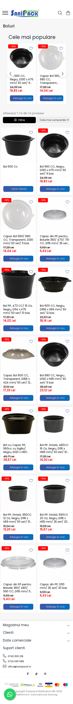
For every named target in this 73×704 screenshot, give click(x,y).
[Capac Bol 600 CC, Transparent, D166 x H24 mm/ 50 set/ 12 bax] (18, 354)
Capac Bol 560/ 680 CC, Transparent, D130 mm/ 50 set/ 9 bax (50, 79)
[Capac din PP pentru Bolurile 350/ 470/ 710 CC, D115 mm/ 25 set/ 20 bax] (55, 215)
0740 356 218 (15, 656)
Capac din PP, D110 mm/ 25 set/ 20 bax (53, 586)
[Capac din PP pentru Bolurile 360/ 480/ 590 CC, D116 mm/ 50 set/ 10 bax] (18, 563)
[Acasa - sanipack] (25, 13)
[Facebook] (28, 673)
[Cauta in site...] (60, 13)
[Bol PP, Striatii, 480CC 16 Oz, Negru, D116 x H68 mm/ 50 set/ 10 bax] (55, 424)
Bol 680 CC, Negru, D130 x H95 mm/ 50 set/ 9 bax (53, 379)
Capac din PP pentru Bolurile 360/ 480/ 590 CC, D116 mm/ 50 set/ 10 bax (17, 588)
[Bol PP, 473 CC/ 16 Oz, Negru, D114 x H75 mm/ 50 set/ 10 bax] (18, 284)
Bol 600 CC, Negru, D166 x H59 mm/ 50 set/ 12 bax (53, 309)
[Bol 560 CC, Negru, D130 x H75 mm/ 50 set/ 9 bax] (21, 57)
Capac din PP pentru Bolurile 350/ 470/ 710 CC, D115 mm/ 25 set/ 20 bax (54, 239)
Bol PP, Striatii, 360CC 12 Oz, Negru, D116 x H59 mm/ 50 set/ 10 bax (17, 518)
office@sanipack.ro (19, 666)
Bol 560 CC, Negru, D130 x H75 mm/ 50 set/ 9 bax (21, 79)
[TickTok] (36, 673)
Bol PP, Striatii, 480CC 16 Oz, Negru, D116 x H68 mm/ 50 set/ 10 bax (54, 448)
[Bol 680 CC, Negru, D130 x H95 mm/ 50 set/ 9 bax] (55, 354)
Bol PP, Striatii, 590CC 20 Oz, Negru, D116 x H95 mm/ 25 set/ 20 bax (54, 518)
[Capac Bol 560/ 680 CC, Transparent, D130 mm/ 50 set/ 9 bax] (51, 57)
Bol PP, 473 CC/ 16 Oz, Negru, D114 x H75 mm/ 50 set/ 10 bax (18, 309)
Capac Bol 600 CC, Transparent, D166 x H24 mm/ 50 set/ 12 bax (16, 379)
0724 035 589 (15, 661)
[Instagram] (45, 673)
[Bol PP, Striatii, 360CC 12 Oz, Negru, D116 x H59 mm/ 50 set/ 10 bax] (18, 493)
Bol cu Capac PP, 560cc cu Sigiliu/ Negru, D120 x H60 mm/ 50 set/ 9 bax (16, 448)
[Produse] (5, 13)
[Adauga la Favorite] (31, 48)
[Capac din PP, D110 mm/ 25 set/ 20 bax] (55, 563)
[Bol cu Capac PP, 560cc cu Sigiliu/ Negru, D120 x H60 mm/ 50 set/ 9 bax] (18, 424)
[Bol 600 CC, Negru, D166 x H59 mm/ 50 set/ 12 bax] (55, 284)
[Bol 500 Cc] (18, 145)
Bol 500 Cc (10, 166)
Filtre (21, 120)
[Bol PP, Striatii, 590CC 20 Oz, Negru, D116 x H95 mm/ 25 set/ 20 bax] (55, 493)
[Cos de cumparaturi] (68, 13)
